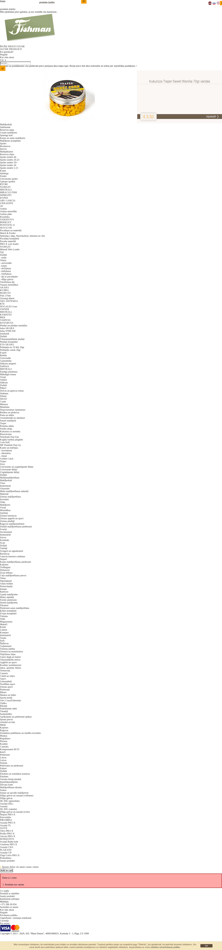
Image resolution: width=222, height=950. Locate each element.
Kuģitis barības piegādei (11, 439)
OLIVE (3, 828)
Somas (3, 790)
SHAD (3, 399)
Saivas (3, 537)
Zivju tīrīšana (6, 572)
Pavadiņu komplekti (9, 238)
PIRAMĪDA (6, 820)
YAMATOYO (7, 219)
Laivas (3, 757)
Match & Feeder (8, 233)
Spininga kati (6, 135)
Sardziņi (4, 513)
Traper (3, 423)
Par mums (5, 923)
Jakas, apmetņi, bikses (10, 668)
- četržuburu (5, 274)
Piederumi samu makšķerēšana (14, 608)
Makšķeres (5, 505)
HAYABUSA (6, 322)
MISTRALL (6, 189)
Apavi (3, 678)
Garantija (4, 920)
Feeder (3, 176)
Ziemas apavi (6, 687)
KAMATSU (6, 314)
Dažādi (3, 255)
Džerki (3, 396)
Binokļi (3, 706)
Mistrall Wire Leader (10, 249)
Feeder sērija (6, 428)
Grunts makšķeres (8, 132)
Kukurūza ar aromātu (10, 431)
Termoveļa (5, 670)
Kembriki (4, 540)
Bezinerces (5, 146)
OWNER (4, 309)
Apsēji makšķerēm (9, 594)
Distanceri (5, 570)
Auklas (3, 208)
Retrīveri (4, 591)
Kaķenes (4, 564)
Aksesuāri (5, 488)
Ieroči (2, 752)
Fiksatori (4, 605)
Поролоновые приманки (12, 409)
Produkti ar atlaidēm (9, 893)
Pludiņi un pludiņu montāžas (13, 325)
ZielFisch (4, 366)
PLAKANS (5, 850)
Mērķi (3, 725)
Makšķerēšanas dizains (11, 787)
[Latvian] (210, 4)
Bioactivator (6, 434)
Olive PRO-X (6, 831)
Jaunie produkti (7, 860)
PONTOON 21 (7, 225)
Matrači (3, 624)
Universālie (5, 358)
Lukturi (3, 630)
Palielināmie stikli (8, 708)
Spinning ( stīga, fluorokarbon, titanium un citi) (22, 236)
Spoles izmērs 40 (8, 157)
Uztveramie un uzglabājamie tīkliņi (16, 466)
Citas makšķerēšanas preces (13, 575)
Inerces (3, 149)
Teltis (2, 502)
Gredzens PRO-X (8, 844)
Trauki (3, 638)
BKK (2, 317)
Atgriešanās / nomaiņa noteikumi (15, 918)
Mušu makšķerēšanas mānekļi (14, 491)
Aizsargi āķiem (7, 298)
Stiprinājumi (6, 581)
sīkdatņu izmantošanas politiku (165, 947)
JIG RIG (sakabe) (8, 809)
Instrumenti (5, 486)
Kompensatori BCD (9, 749)
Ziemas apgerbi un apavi (11, 518)
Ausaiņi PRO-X (7, 822)
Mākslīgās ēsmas (8, 374)
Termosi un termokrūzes (11, 651)
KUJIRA (4, 290)
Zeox (2, 464)
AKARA (4, 287)
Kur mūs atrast (7, 57)
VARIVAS (5, 320)
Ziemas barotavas (8, 515)
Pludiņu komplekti (9, 342)
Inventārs (4, 499)
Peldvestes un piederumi (11, 765)
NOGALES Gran (8, 306)
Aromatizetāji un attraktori (12, 418)
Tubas (3, 578)
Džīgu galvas (6, 798)
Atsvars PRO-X (7, 836)
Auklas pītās (6, 214)
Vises (2, 483)
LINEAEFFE (6, 203)
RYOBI (4, 184)
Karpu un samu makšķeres (12, 138)
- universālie (6, 263)
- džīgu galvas (6, 279)
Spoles (3, 143)
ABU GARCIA (7, 200)
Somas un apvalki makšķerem (14, 793)
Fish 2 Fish (5, 295)
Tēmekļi (4, 711)
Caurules (4, 746)
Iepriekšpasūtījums (9, 782)
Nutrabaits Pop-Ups (9, 437)
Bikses (3, 692)
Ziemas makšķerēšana (10, 496)
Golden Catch (6, 458)
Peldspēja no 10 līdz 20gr (12, 347)
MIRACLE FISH (8, 192)
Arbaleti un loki (7, 722)
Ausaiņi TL (5, 825)
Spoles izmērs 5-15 (9, 168)
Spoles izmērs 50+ (9, 162)
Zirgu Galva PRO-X (10, 855)
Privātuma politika (8, 915)
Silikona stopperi (8, 363)
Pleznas (3, 741)
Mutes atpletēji (7, 597)
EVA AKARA (7, 344)
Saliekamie (5, 127)
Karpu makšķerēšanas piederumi (15, 562)
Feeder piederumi (8, 600)
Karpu (3, 170)
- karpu (3, 265)
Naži (2, 640)
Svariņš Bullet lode (9, 841)
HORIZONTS (7, 839)
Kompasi (4, 632)
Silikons (4, 382)
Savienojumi (6, 532)
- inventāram (6, 450)
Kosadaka (5, 217)
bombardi (4, 333)
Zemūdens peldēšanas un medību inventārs (20, 733)
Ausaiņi (3, 806)
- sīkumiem (5, 453)
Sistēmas (4, 393)
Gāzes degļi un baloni (10, 657)
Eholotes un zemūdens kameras (15, 773)
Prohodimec (5, 858)
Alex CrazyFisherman (10, 700)
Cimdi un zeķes (7, 676)
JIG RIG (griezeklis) (9, 801)
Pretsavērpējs (6, 586)
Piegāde (4, 54)
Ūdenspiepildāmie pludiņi (12, 339)
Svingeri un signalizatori (11, 551)
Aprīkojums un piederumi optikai (16, 716)
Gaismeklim (5, 361)
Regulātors (5, 738)
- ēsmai (3, 456)
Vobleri (3, 380)
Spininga (4, 173)
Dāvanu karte (6, 784)
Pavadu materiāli (8, 241)
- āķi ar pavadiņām (9, 276)
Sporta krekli (6, 697)
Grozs (2, 1)
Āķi (2, 252)
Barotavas (5, 553)
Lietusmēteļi (6, 681)
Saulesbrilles (6, 714)
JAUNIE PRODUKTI (11, 49)
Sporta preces (6, 719)
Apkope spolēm (7, 181)
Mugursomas (6, 621)
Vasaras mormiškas (9, 284)
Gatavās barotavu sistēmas (12, 556)
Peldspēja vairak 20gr (10, 350)
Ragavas (4, 730)
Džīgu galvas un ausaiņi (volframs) (16, 795)
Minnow (4, 404)
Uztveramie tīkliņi (8, 469)
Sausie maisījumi (8, 420)
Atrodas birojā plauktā (10, 779)
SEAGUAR (6, 227)
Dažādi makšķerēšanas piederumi (16, 526)
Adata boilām (6, 583)
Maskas (3, 735)
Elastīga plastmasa (8, 371)
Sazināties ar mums (9, 907)
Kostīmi (4, 744)
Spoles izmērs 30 (8, 165)
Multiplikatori (6, 151)
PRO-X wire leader (9, 244)
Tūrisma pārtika (7, 649)
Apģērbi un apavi (8, 662)
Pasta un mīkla (7, 415)
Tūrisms (4, 616)
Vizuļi (3, 377)
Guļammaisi (5, 646)
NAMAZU (5, 187)
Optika (3, 703)
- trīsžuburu (5, 271)
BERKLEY (5, 222)
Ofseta (3, 260)
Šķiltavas (4, 643)
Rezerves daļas (7, 130)
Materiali (4, 494)
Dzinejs (3, 763)
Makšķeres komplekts (10, 140)
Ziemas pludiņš (7, 521)
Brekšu (3, 355)
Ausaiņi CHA (6, 847)
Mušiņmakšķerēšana (9, 477)
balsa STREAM (7, 331)
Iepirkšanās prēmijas (9, 899)
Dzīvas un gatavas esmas (12, 390)
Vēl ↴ (3, 60)
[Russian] (214, 4)
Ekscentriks (5, 817)
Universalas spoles (9, 179)
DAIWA (4, 198)
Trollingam (5, 567)
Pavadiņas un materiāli (10, 230)
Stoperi (3, 559)
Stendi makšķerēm (9, 602)
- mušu (3, 257)
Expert (3, 352)
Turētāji (3, 548)
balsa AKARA (7, 328)
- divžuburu (5, 268)
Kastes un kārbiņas (9, 447)
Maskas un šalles (8, 695)
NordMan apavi (7, 684)
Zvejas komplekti (8, 613)
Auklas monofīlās (8, 211)
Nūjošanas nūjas (8, 654)
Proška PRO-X (7, 833)
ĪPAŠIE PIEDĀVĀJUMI (12, 46)
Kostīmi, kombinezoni (10, 665)
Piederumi (5, 689)
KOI (2, 303)
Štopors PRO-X (7, 814)
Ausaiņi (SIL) (6, 803)
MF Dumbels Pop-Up (10, 445)
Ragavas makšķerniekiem (12, 524)
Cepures (4, 673)
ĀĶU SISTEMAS (9, 301)
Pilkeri (3, 388)
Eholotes (4, 776)
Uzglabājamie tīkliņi (9, 472)
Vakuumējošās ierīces (10, 659)
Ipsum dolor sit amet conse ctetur (20, 866)
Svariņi (3, 529)
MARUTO (5, 293)
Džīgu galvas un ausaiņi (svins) (15, 812)
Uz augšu (4, 890)
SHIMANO (5, 195)
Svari (2, 543)
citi (1, 206)
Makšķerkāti (6, 124)
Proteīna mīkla (7, 426)
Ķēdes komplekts (8, 610)
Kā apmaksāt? (6, 52)
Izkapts (3, 589)
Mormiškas (5, 510)
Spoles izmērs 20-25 (9, 159)
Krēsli (3, 627)
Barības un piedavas (9, 412)
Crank (3, 401)
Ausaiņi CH (5, 852)
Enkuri (3, 768)
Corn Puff (5, 442)
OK (206, 946)
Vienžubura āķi (7, 282)
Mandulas (4, 407)
